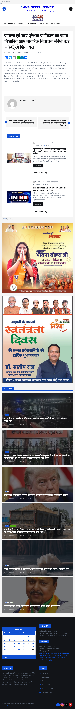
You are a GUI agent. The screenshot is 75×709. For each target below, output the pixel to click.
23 (33, 646)
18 (9, 646)
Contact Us (45, 681)
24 (5, 650)
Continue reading (40, 173)
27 (19, 650)
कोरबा (19, 52)
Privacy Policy (47, 685)
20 (19, 646)
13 (19, 643)
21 (24, 646)
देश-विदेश (7, 415)
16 (33, 643)
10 (5, 643)
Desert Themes (7, 706)
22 (28, 646)
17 (5, 646)
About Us (45, 673)
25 (9, 650)
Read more (38, 165)
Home (4, 23)
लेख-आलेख (12, 526)
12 (14, 643)
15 (28, 643)
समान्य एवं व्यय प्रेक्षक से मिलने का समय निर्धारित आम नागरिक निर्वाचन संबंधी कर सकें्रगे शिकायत (34, 23)
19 (14, 646)
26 (14, 650)
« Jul (5, 657)
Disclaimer (45, 677)
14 (24, 643)
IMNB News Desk (12, 52)
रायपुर (11, 602)
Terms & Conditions (49, 689)
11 (9, 643)
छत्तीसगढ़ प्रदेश (54, 143)
